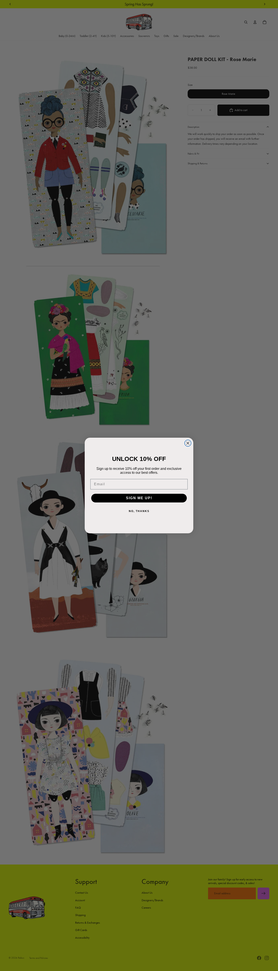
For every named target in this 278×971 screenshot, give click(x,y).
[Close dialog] (188, 443)
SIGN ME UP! (139, 498)
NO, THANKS (139, 511)
